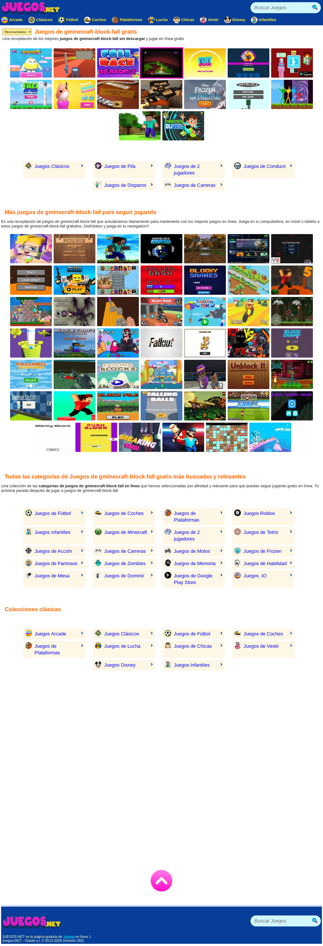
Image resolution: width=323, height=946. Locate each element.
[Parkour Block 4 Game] (118, 311)
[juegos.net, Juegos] (30, 7)
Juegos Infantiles (52, 532)
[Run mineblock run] (118, 248)
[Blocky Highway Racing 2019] (292, 405)
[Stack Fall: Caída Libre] (31, 343)
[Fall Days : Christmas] (292, 63)
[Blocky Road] (248, 280)
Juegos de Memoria (195, 563)
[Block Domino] (118, 94)
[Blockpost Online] (161, 94)
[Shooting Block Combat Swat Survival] (74, 374)
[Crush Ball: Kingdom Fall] (270, 437)
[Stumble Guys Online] (31, 63)
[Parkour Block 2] (31, 280)
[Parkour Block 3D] (74, 405)
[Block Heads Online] (74, 280)
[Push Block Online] (96, 437)
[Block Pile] (118, 405)
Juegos (68, 937)
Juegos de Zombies (125, 563)
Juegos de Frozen (262, 551)
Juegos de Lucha (122, 646)
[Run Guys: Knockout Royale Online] (248, 63)
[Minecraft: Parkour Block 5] (292, 280)
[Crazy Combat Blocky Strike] (292, 248)
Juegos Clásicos (51, 166)
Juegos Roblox (259, 513)
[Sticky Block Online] (53, 437)
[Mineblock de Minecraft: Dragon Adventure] (74, 311)
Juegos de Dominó (124, 576)
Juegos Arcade (50, 634)
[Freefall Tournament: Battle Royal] (248, 248)
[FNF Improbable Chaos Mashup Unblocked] (248, 343)
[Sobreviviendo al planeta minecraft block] (161, 248)
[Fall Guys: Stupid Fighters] (183, 437)
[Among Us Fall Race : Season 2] (118, 63)
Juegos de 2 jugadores (187, 170)
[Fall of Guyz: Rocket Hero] (31, 94)
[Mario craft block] (205, 405)
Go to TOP (161, 881)
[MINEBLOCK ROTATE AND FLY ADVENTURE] (292, 311)
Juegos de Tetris (260, 532)
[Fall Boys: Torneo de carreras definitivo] (161, 374)
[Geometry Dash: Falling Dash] (161, 280)
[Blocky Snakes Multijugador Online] (205, 280)
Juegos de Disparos (125, 185)
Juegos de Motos (192, 551)
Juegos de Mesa (51, 576)
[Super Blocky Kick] (248, 405)
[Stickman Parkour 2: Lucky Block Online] (292, 94)
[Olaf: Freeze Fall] (205, 94)
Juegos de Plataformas (186, 517)
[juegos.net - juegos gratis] (32, 922)
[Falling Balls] (161, 405)
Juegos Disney (120, 665)
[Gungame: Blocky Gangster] (205, 374)
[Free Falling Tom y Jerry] (205, 311)
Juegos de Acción (53, 551)
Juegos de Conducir (264, 166)
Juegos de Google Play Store (193, 579)
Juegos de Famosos (55, 563)
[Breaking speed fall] (140, 437)
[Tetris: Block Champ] (292, 343)
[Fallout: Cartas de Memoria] (161, 343)
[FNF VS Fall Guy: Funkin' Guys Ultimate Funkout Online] (118, 343)
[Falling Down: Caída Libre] (31, 374)
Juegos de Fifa (119, 166)
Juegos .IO (255, 576)
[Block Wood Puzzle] (74, 248)
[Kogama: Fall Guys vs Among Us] (74, 63)
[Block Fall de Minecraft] (227, 437)
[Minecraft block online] (140, 125)
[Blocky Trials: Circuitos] (161, 311)
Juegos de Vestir (261, 646)
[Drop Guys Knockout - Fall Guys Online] (74, 94)
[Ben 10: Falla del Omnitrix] (183, 125)
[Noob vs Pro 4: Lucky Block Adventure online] (31, 311)
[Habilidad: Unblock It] (248, 374)
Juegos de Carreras (195, 185)
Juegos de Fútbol (52, 513)
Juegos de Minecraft (125, 532)
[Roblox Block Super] (31, 248)
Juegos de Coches (124, 513)
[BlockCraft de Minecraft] (292, 374)
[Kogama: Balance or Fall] (31, 405)
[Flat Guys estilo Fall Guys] (205, 63)
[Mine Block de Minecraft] (118, 280)
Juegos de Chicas (193, 646)
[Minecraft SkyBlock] (248, 94)
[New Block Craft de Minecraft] (205, 248)
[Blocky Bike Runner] (248, 311)
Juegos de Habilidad (265, 563)
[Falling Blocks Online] (118, 374)
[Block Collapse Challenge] (205, 343)
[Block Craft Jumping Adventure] (74, 343)
